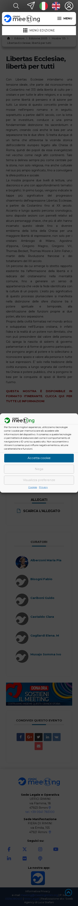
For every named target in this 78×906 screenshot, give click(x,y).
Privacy (43, 487)
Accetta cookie (39, 458)
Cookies (32, 487)
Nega (39, 469)
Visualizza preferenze (39, 480)
